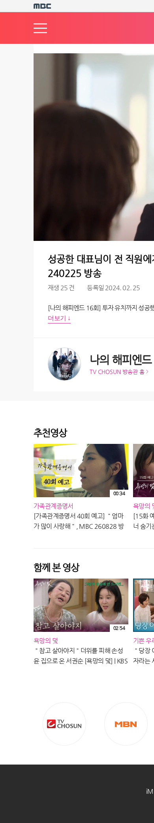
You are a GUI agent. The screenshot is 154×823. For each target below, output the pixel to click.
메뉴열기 (40, 28)
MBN (126, 724)
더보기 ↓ (59, 318)
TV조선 (64, 724)
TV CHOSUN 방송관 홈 (117, 371)
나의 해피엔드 (121, 359)
